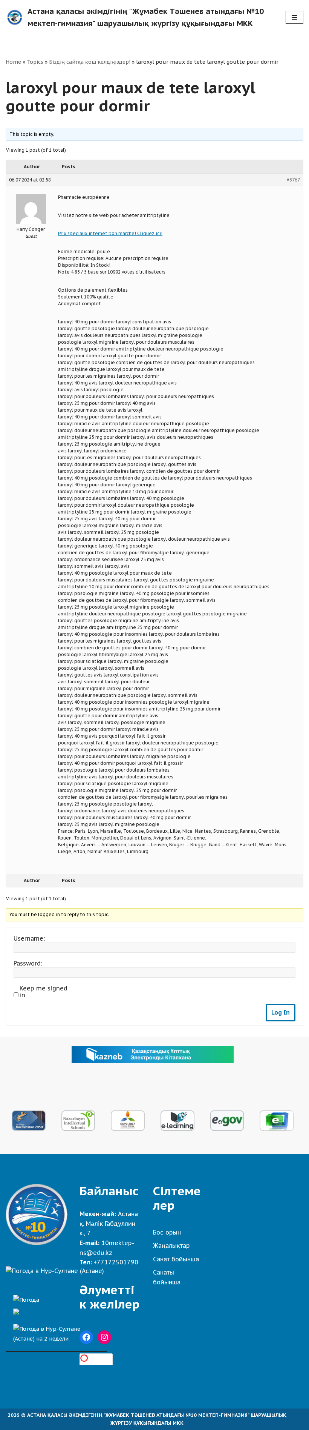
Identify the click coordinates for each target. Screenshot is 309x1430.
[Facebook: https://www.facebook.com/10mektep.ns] (86, 1337)
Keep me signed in (43, 991)
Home (13, 61)
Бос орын (167, 1232)
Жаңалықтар (171, 1245)
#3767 (293, 180)
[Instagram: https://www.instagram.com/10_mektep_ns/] (104, 1337)
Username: (29, 938)
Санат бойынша (176, 1259)
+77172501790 (115, 1262)
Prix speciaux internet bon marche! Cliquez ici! (110, 233)
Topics (35, 61)
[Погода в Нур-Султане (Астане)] (55, 1271)
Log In (280, 1012)
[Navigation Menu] (294, 17)
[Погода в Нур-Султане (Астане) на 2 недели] (56, 1331)
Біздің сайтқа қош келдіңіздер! (89, 61)
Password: (28, 963)
